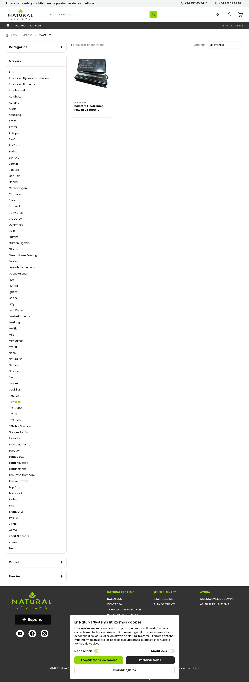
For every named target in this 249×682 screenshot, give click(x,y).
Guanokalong (18, 274)
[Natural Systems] (20, 14)
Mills (11, 335)
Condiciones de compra (217, 599)
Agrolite (14, 103)
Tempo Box (16, 457)
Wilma (13, 530)
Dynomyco (16, 225)
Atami (13, 127)
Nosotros (114, 599)
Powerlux (15, 402)
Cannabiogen (18, 188)
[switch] (97, 651)
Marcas (36, 25)
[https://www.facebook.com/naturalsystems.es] (32, 633)
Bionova (14, 158)
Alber (12, 109)
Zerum (13, 548)
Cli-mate (15, 194)
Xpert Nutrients (19, 536)
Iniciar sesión (163, 599)
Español (36, 619)
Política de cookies (86, 644)
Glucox (13, 249)
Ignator (13, 292)
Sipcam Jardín (18, 432)
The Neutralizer (19, 481)
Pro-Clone (15, 408)
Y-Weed (14, 542)
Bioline (13, 151)
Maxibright (16, 322)
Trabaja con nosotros (124, 609)
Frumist (13, 237)
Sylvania (14, 438)
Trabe (13, 499)
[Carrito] (240, 14)
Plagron (14, 396)
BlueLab (14, 170)
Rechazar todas (150, 660)
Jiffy (11, 304)
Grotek (13, 261)
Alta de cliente (232, 25)
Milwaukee (16, 341)
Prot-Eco (15, 420)
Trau (12, 506)
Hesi (11, 280)
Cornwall (14, 206)
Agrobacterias (18, 90)
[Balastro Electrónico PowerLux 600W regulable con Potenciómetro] (91, 73)
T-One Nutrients (19, 444)
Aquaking (15, 115)
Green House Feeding (23, 255)
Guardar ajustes (124, 670)
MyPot (13, 347)
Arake (13, 121)
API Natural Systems (214, 604)
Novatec (14, 371)
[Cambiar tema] (217, 14)
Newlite (14, 365)
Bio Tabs (14, 145)
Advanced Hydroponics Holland (29, 78)
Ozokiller (14, 390)
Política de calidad (188, 668)
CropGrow (16, 219)
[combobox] (225, 45)
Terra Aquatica (18, 463)
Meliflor (13, 328)
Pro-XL (13, 414)
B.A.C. (12, 139)
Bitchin (13, 164)
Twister (13, 518)
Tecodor (14, 451)
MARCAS (27, 35)
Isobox (13, 298)
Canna (13, 182)
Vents (13, 524)
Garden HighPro (19, 243)
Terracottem (17, 469)
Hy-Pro (13, 286)
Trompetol (16, 512)
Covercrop (16, 213)
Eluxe (12, 231)
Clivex (13, 200)
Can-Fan (14, 176)
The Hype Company (22, 475)
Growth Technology (22, 267)
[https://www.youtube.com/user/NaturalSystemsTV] (20, 633)
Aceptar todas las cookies (99, 660)
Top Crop (15, 487)
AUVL (12, 72)
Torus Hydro (16, 493)
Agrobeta (15, 97)
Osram (13, 383)
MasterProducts (19, 316)
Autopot (14, 133)
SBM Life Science (20, 426)
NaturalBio (15, 359)
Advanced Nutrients (22, 84)
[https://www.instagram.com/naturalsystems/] (44, 633)
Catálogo (18, 25)
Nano (12, 353)
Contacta (114, 604)
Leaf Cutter (16, 310)
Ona (11, 377)
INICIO (13, 35)
